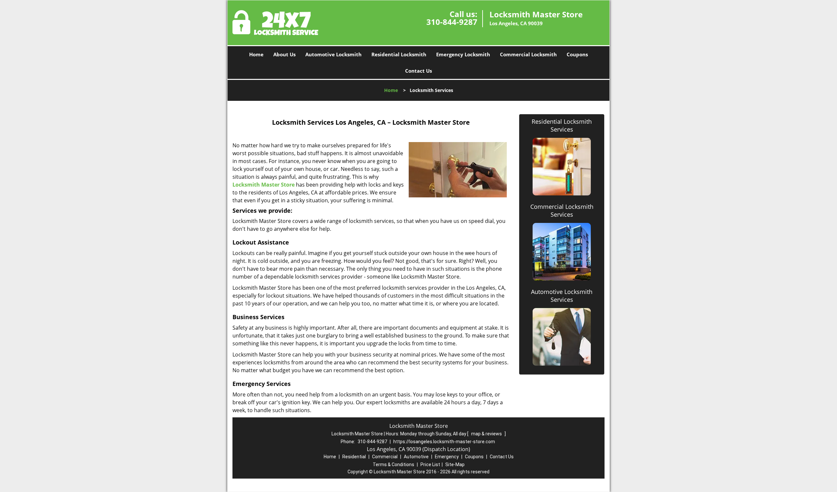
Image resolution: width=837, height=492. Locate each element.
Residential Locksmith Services (562, 125)
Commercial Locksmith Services (561, 210)
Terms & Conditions (393, 464)
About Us (284, 54)
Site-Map (455, 464)
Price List (430, 464)
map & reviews (487, 433)
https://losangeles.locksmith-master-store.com (444, 441)
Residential (354, 456)
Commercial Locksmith (528, 54)
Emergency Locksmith (463, 54)
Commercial (385, 456)
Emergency (447, 456)
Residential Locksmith (398, 54)
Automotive (416, 456)
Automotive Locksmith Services (561, 295)
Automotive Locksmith (333, 54)
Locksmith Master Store (263, 184)
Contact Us (418, 70)
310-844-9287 (451, 21)
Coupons (577, 54)
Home (256, 54)
